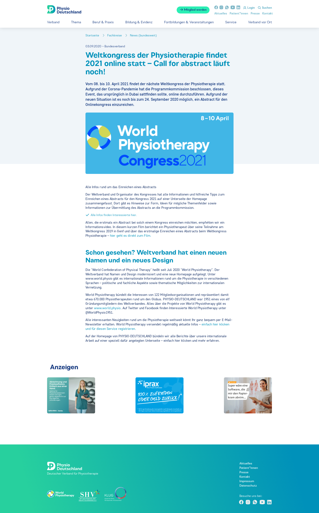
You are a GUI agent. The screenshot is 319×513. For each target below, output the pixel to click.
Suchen (266, 8)
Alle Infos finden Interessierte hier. (114, 215)
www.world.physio (107, 308)
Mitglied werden (195, 10)
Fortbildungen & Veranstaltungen (189, 22)
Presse (255, 13)
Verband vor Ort (260, 22)
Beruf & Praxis (103, 22)
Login (251, 8)
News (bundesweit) (144, 35)
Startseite (92, 35)
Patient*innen (239, 13)
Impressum (246, 481)
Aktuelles (220, 13)
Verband (53, 22)
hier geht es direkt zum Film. (130, 236)
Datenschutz (248, 486)
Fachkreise (115, 35)
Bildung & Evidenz (138, 22)
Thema (76, 22)
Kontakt (267, 13)
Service (230, 22)
